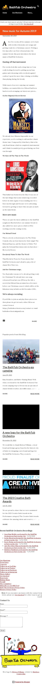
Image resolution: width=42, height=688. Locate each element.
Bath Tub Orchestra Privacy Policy (12, 588)
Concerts (3, 564)
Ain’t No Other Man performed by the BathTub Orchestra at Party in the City (21, 547)
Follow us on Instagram (8, 572)
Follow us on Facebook (8, 570)
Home (5, 12)
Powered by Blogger (22, 682)
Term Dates (4, 562)
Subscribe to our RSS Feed (9, 586)
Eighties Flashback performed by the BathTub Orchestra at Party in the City (21, 551)
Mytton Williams (18, 672)
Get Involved (4, 576)
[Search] (38, 6)
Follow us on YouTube (8, 566)
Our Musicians (17, 12)
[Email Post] (4, 321)
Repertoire (4, 578)
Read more (34, 394)
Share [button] (34, 321)
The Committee (5, 584)
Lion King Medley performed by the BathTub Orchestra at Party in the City (20, 535)
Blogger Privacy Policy (8, 589)
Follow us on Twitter (7, 568)
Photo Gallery (5, 574)
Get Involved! (28, 24)
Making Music (5, 580)
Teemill (2, 582)
